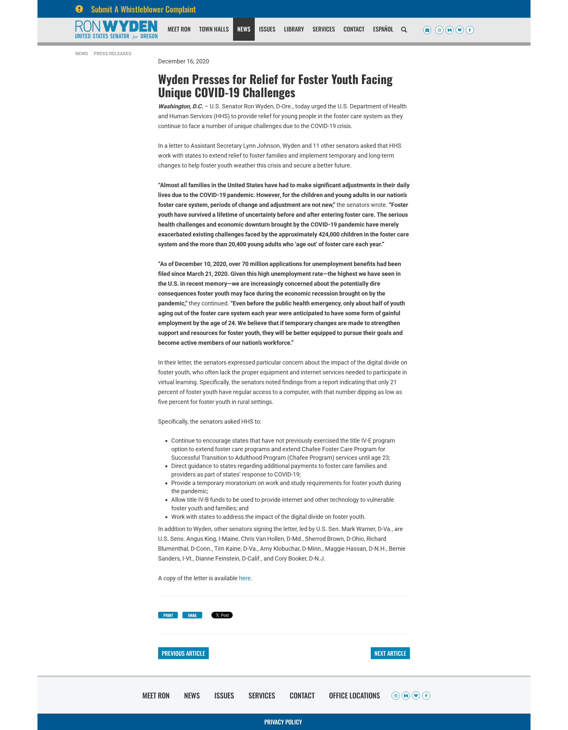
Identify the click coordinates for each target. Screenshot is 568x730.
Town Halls (214, 29)
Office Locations (354, 695)
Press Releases (112, 53)
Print (168, 615)
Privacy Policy (283, 722)
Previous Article (183, 653)
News (243, 29)
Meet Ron (179, 29)
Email (192, 615)
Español (383, 29)
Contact (354, 29)
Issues (267, 29)
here (245, 578)
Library (294, 29)
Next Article (390, 653)
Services (324, 29)
